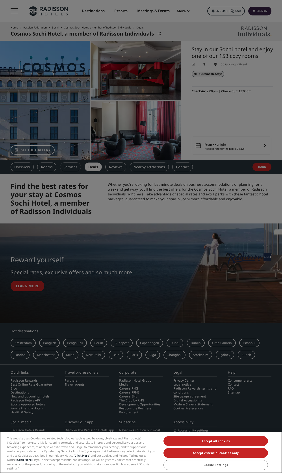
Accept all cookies (216, 441)
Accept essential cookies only (216, 453)
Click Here (82, 456)
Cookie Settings (216, 465)
